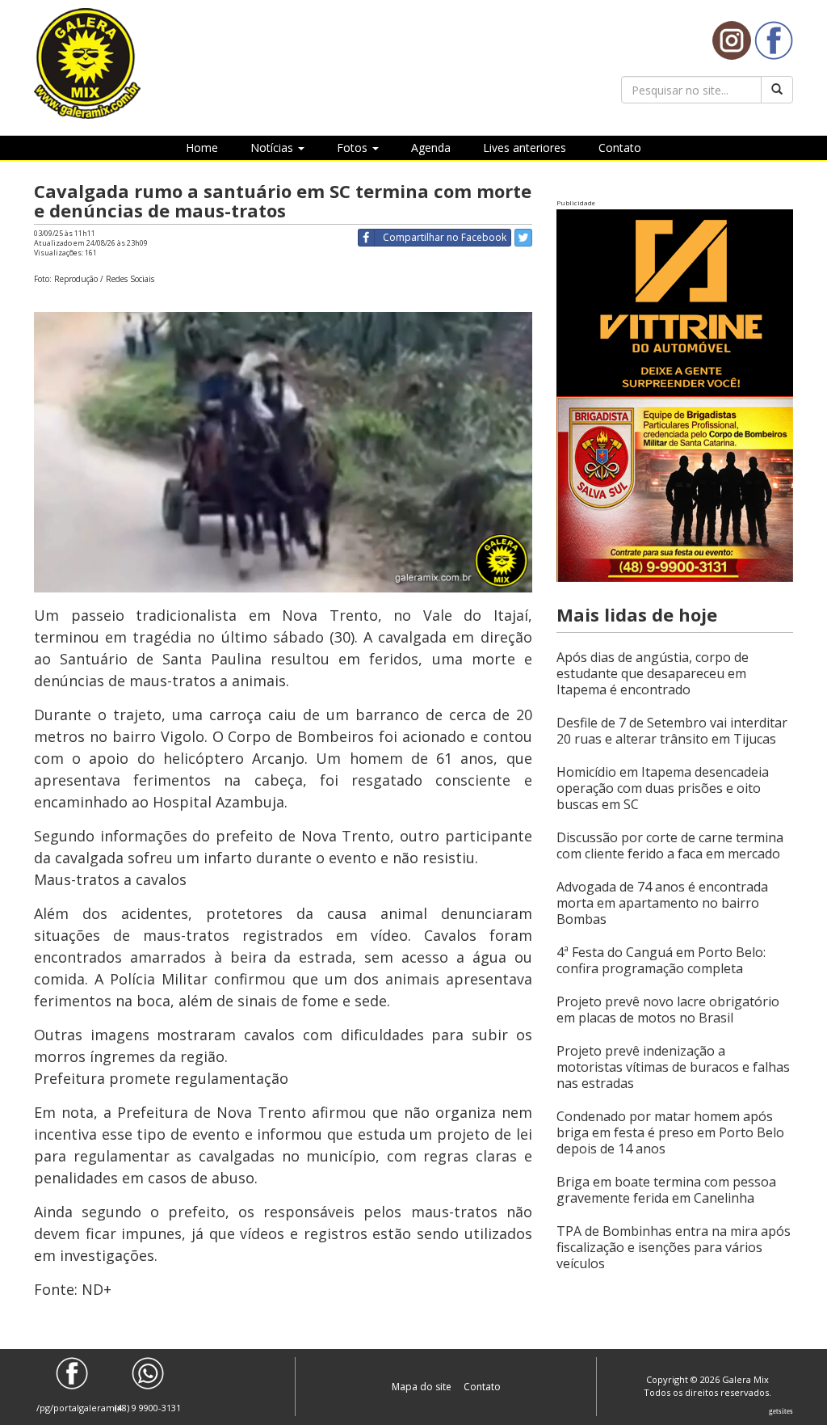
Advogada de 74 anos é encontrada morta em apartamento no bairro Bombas (662, 903)
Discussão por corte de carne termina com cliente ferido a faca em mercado (669, 845)
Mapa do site (423, 1386)
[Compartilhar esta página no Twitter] (523, 238)
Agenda (431, 147)
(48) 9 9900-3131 (148, 1408)
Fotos (354, 147)
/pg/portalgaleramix (71, 1408)
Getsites (781, 1411)
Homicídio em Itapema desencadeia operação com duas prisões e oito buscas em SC (662, 788)
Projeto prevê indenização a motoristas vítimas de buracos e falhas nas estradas (673, 1067)
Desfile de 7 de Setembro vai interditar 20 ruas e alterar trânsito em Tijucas (671, 731)
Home (202, 147)
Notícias (273, 147)
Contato (619, 147)
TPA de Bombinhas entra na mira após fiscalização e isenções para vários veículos (673, 1247)
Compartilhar (444, 237)
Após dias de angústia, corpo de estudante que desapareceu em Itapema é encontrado (652, 673)
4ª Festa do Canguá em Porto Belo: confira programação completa (661, 960)
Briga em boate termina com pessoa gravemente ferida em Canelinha (666, 1190)
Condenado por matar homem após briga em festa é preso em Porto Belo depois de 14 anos (670, 1132)
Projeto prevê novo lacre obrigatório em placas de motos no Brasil (667, 1009)
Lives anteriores (524, 147)
